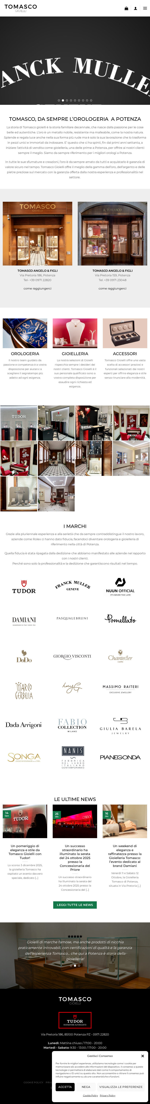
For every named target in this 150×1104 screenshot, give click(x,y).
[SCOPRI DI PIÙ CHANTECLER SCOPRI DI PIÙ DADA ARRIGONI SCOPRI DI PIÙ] (75, 60)
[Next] (142, 60)
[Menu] (145, 8)
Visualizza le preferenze (120, 1087)
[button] (143, 1056)
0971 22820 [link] (101, 1034)
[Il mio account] (135, 8)
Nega (86, 1087)
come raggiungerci (37, 288)
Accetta (65, 1087)
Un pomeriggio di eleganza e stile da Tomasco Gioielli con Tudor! (25, 852)
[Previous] (7, 60)
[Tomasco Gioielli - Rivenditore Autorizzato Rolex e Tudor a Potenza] (21, 8)
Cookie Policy (90, 1095)
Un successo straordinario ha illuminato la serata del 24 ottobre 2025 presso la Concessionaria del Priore (74, 857)
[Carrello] (126, 8)
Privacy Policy (107, 1095)
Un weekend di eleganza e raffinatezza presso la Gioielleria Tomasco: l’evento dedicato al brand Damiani (125, 856)
